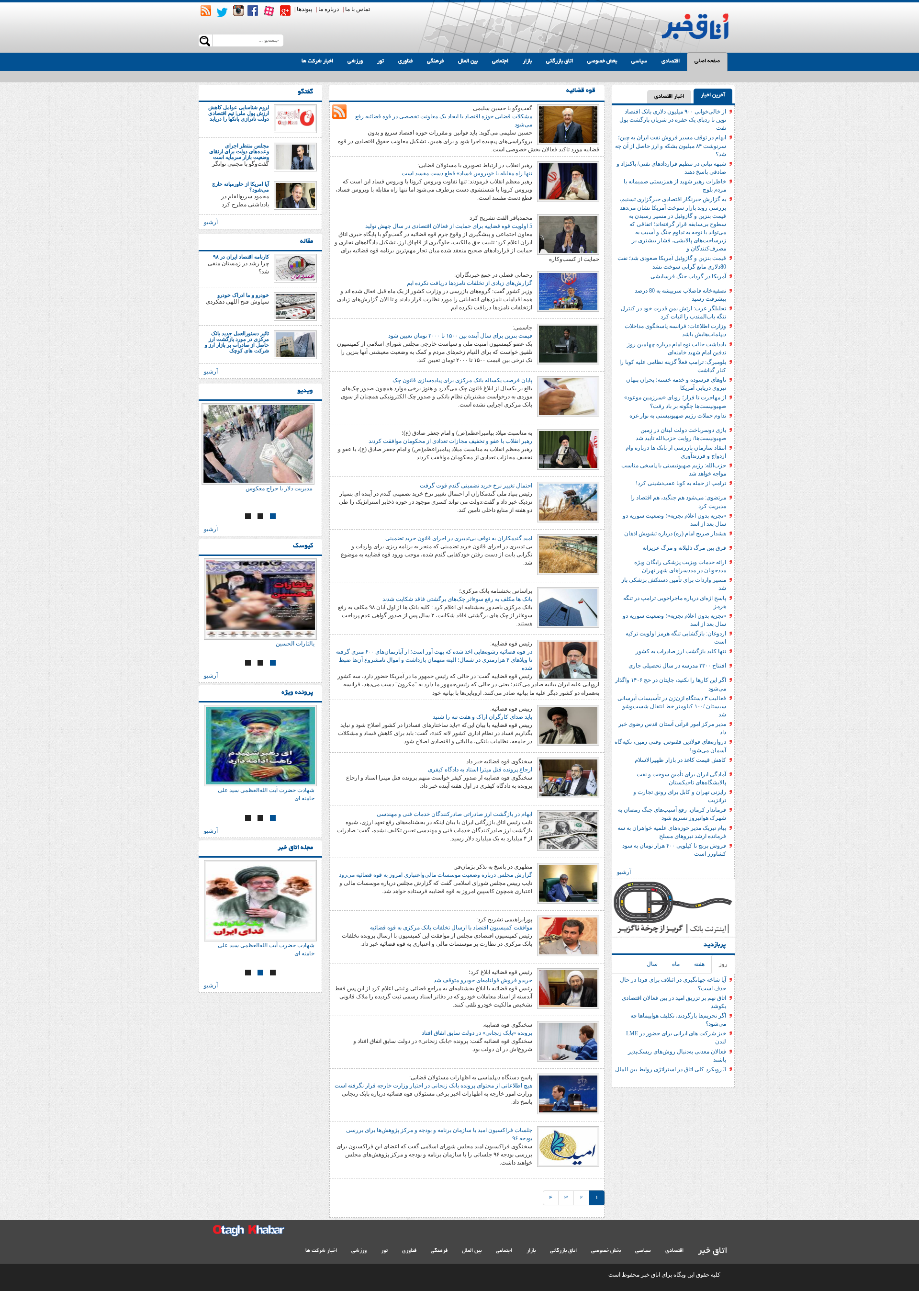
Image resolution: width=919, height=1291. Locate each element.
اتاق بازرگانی (559, 61)
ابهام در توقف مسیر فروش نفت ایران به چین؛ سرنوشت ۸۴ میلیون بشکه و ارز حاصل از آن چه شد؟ (670, 145)
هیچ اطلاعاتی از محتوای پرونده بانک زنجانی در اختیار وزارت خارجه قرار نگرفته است (433, 1085)
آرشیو (624, 872)
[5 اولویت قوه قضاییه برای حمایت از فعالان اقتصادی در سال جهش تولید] (568, 233)
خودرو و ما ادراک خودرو (243, 295)
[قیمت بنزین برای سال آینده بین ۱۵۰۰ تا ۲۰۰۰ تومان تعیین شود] (568, 343)
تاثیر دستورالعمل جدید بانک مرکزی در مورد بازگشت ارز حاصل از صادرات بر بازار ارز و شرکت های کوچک (237, 341)
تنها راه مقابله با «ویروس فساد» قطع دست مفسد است (467, 173)
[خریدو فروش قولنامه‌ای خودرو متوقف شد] (568, 988)
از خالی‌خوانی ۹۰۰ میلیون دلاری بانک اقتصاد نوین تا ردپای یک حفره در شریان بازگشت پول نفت (672, 119)
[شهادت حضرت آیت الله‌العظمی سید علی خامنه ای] (260, 745)
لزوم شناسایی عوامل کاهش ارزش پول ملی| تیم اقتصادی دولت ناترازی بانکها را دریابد (238, 113)
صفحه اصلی (707, 61)
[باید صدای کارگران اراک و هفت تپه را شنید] (568, 724)
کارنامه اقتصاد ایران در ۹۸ (241, 257)
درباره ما (328, 9)
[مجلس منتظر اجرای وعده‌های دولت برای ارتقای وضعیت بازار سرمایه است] (295, 156)
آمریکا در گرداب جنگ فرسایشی (688, 276)
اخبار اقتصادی (669, 97)
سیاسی (639, 61)
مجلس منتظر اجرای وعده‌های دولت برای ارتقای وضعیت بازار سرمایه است (239, 151)
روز (723, 964)
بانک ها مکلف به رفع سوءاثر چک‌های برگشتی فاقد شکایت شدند (457, 599)
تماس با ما (357, 9)
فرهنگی (435, 61)
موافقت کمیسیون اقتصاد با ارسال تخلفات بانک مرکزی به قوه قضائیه (451, 927)
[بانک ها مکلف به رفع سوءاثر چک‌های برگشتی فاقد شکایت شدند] (568, 606)
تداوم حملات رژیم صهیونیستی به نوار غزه (677, 415)
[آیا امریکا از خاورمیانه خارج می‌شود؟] (295, 195)
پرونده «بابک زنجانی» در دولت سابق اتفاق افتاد (477, 1033)
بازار (527, 61)
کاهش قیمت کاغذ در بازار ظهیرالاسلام (680, 760)
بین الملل (468, 61)
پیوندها (304, 9)
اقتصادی (670, 61)
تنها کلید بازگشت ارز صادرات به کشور (681, 651)
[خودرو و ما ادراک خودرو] (295, 306)
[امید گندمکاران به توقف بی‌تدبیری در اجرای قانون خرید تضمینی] (568, 554)
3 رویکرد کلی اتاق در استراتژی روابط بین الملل (670, 1069)
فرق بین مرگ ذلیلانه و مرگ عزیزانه (684, 547)
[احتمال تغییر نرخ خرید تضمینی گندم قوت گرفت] (568, 501)
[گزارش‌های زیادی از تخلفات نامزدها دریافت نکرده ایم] (568, 290)
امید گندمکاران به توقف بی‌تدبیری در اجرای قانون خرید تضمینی (458, 538)
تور (380, 61)
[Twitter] (222, 12)
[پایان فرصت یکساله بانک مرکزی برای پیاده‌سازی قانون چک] (568, 396)
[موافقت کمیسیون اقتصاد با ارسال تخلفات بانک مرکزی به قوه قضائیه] (568, 935)
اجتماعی (500, 61)
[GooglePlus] (285, 10)
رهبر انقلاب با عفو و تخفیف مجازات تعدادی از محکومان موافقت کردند (450, 441)
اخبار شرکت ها (317, 61)
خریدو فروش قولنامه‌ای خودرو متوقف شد (483, 980)
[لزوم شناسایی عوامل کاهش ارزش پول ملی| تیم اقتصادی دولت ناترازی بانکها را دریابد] (295, 118)
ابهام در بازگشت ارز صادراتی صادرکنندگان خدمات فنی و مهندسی (454, 814)
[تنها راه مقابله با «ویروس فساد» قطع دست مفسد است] (568, 181)
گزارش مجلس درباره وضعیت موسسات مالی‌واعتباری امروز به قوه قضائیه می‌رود (435, 875)
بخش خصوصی (602, 61)
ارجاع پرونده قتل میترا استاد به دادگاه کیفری (480, 769)
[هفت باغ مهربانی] (260, 444)
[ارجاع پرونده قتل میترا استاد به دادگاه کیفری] (568, 777)
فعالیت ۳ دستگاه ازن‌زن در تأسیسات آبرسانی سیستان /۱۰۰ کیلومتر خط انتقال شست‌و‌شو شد (671, 706)
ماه (676, 964)
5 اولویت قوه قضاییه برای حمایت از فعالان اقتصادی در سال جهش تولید (448, 226)
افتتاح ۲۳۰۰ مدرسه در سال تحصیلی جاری (677, 665)
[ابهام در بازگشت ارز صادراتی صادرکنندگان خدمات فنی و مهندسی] (568, 830)
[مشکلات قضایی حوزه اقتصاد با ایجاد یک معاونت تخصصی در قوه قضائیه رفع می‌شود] (568, 124)
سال (652, 964)
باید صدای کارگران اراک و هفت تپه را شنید (482, 716)
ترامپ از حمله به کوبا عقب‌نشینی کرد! (681, 483)
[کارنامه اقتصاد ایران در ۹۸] (295, 267)
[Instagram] (238, 10)
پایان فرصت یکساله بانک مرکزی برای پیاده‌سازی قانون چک (462, 380)
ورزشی (355, 61)
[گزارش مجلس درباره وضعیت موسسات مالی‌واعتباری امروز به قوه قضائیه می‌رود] (568, 882)
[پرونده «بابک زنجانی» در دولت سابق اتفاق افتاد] (568, 1040)
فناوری (405, 61)
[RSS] (206, 10)
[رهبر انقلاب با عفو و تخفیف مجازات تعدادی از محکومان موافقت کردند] (568, 448)
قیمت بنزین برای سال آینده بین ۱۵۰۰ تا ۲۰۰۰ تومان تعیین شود (460, 335)
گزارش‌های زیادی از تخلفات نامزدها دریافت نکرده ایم (469, 283)
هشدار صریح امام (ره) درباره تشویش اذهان (675, 533)
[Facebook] (252, 10)
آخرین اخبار (713, 95)
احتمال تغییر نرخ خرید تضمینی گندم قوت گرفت (476, 485)
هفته (699, 964)
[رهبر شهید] (260, 599)
